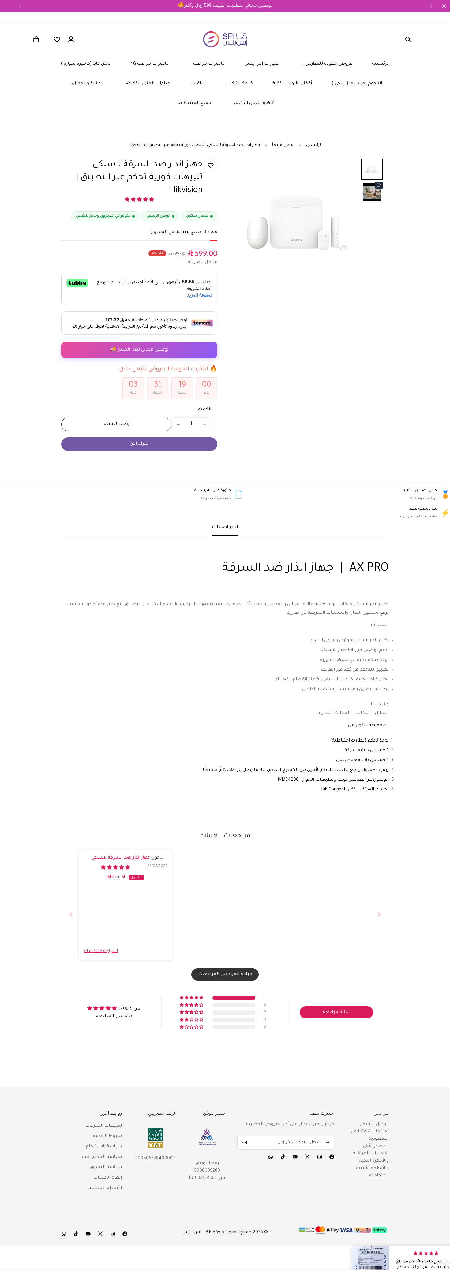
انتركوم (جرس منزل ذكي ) (357, 83)
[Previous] (19, 6)
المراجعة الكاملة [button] (101, 951)
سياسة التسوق (106, 1167)
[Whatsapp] (270, 1156)
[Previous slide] (71, 914)
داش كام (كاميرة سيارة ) (86, 64)
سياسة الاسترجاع (104, 1146)
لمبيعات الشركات (103, 1126)
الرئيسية (381, 64)
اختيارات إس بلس (262, 64)
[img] (115, 868)
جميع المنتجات (196, 103)
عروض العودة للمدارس (328, 64)
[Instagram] (319, 1156)
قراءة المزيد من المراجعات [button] (225, 974)
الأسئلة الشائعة (105, 1188)
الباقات (198, 83)
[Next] (431, 6)
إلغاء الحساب (107, 1178)
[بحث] (408, 39)
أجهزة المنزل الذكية (255, 103)
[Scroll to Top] (438, 1237)
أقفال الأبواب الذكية (292, 83)
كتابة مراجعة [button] (336, 1012)
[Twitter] (307, 1156)
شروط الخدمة (107, 1136)
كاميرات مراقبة (209, 64)
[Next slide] (379, 914)
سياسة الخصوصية (102, 1157)
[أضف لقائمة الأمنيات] (210, 165)
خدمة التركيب (239, 83)
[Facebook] (331, 1156)
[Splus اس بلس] (225, 39)
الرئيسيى (314, 145)
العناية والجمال (88, 83)
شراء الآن (139, 444)
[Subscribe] (327, 1143)
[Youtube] (295, 1156)
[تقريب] (348, 172)
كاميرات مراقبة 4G (149, 64)
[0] (36, 39)
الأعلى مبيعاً (283, 145)
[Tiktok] (282, 1156)
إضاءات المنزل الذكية (149, 83)
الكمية (204, 409)
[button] (139, 200)
